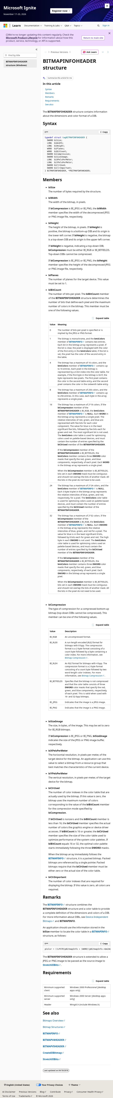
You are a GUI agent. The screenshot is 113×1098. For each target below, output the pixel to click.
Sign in (106, 25)
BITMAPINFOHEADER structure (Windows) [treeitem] (16, 63)
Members (50, 93)
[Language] (102, 52)
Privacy (67, 1091)
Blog (42, 1091)
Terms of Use (8, 1096)
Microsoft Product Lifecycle (22, 37)
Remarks (49, 96)
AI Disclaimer (8, 1091)
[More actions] (108, 52)
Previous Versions (59, 52)
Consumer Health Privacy (89, 1091)
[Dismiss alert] (107, 6)
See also (49, 104)
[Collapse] (36, 49)
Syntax (48, 89)
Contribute (55, 1091)
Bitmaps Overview (53, 1020)
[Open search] (98, 25)
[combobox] (20, 55)
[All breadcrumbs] (45, 52)
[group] (77, 949)
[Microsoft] (5, 26)
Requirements (52, 100)
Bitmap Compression (75, 657)
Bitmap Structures (53, 1027)
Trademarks (24, 1096)
